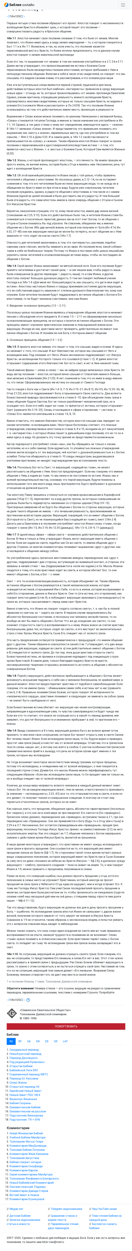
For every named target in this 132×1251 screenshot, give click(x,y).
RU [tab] (11, 1041)
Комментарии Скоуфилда (26, 1166)
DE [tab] (46, 1041)
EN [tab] (38, 1041)
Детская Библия (19, 1215)
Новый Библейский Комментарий (31, 1182)
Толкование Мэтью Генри (26, 1141)
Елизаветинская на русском (27, 1111)
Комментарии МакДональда (27, 1145)
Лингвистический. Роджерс (27, 1186)
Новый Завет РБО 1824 (24, 1095)
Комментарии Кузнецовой (26, 1199)
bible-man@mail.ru (53, 1242)
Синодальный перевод (24, 1049)
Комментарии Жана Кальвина (28, 1154)
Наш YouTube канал (104, 1209)
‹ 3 (8, 16)
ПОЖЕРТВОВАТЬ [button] (66, 1026)
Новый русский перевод (25, 1053)
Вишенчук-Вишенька (23, 1099)
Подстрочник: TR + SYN (24, 1119)
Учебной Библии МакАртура (27, 1137)
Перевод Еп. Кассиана (23, 1078)
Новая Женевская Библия (26, 1133)
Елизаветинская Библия (24, 1107)
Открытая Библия (20, 1066)
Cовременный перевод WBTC (28, 1074)
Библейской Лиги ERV (23, 1070)
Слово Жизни (18, 1082)
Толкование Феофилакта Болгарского (34, 1178)
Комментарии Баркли (23, 1170)
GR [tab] (55, 1041)
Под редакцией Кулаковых (27, 1062)
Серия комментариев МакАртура (30, 1174)
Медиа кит (16, 1209)
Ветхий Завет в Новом (24, 1195)
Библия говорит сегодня (25, 1162)
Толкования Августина (24, 1158)
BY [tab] (20, 1041)
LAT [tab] (65, 1041)
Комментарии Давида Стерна (28, 1191)
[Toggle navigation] (123, 5)
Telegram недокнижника (66, 1209)
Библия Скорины (20, 1103)
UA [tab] (29, 1041)
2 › (23, 16)
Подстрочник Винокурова (26, 1115)
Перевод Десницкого (23, 1058)
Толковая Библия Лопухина (27, 1149)
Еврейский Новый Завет (25, 1090)
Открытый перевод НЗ (24, 1086)
